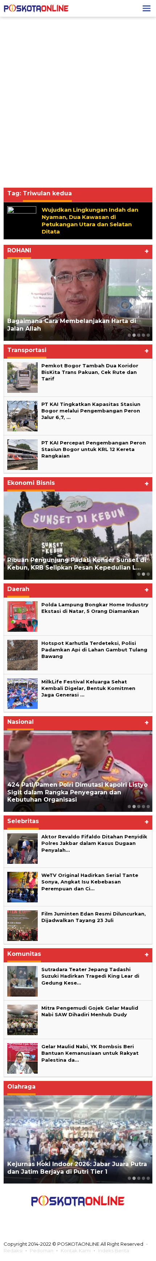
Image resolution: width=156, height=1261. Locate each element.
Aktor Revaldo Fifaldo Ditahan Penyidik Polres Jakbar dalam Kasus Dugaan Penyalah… (94, 843)
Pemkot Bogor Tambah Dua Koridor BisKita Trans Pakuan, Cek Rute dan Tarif (89, 372)
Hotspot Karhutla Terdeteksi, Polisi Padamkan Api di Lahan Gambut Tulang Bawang (94, 649)
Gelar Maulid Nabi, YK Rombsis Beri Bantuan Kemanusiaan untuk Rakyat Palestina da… (90, 1052)
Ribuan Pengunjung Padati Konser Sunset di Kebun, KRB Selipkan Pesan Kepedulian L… (76, 563)
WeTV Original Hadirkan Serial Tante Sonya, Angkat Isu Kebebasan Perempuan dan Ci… (89, 881)
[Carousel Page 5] (148, 335)
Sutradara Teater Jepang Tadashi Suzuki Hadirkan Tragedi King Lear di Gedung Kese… (90, 975)
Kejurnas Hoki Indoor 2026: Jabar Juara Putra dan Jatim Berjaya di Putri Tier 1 (77, 1168)
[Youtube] (93, 1218)
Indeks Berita (113, 1250)
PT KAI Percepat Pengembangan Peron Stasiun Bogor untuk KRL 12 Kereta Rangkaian (93, 449)
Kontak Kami (76, 1250)
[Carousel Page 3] (138, 335)
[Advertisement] (78, 102)
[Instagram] (77, 1218)
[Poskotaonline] (36, 8)
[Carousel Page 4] (143, 335)
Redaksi (13, 1250)
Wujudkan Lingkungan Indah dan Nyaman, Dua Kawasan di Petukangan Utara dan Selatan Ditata (90, 220)
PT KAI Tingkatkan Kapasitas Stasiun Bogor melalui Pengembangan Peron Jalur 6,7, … (90, 410)
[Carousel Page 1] (129, 335)
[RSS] (110, 1218)
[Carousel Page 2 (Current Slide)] (134, 335)
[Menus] (146, 8)
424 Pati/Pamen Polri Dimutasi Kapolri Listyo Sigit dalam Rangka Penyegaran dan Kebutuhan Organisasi (77, 792)
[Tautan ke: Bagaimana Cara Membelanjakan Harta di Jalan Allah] (78, 299)
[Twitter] (62, 1218)
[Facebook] (46, 1218)
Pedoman (41, 1250)
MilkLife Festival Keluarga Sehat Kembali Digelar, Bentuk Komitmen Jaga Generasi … (88, 688)
